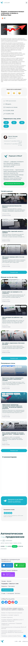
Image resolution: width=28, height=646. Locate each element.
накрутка (15, 366)
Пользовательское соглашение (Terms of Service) (13, 627)
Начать (15, 546)
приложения (5, 395)
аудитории (4, 366)
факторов (22, 421)
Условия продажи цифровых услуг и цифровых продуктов (12, 620)
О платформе (10, 593)
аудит (6, 245)
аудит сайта (8, 280)
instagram (4, 332)
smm (9, 332)
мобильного (17, 393)
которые (8, 421)
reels (13, 332)
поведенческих (14, 421)
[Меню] (26, 2)
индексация (12, 245)
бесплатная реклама (7, 194)
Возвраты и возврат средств (10, 615)
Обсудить (8, 104)
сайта (10, 366)
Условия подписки (7, 617)
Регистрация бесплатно (13, 183)
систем (19, 366)
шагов (3, 393)
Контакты (17, 593)
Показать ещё (14, 272)
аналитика (15, 220)
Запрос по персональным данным (11, 612)
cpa (11, 306)
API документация (7, 590)
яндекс (9, 220)
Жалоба (9, 581)
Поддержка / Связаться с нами (9, 583)
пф (6, 220)
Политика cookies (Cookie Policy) (11, 636)
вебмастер (23, 306)
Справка (3, 581)
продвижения (10, 393)
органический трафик (21, 194)
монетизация (17, 306)
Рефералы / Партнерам (8, 586)
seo (14, 194)
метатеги (18, 245)
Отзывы (3, 593)
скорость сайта (15, 280)
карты (3, 196)
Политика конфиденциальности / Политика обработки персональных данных (12, 632)
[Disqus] (14, 476)
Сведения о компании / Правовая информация (11, 624)
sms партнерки (5, 306)
